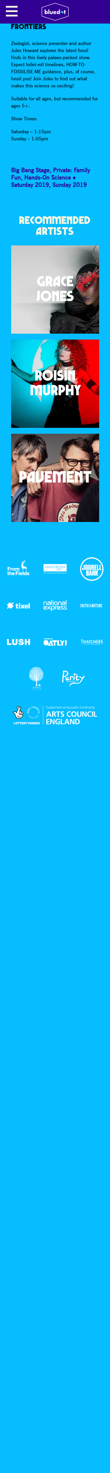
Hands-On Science (47, 177)
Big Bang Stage (30, 170)
